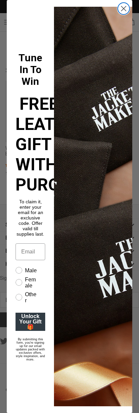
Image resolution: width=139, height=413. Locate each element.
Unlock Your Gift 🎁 (30, 321)
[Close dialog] (124, 8)
